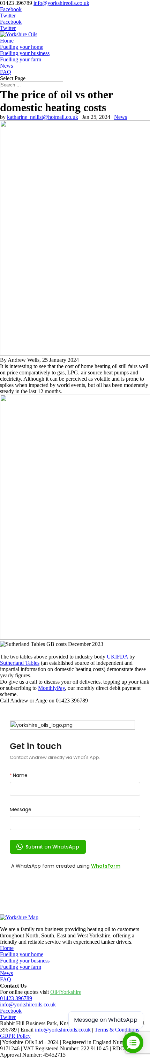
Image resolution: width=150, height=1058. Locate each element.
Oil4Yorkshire (65, 992)
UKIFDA (117, 657)
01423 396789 (16, 998)
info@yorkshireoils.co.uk (28, 1004)
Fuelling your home (21, 47)
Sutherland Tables (19, 663)
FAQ (5, 72)
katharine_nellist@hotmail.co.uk (42, 117)
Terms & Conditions (117, 1030)
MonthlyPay (51, 688)
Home (7, 41)
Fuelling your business (25, 53)
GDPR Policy (15, 1036)
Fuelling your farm (20, 59)
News (6, 66)
